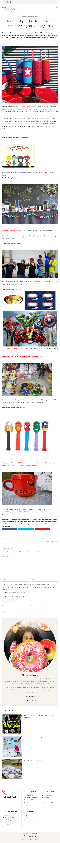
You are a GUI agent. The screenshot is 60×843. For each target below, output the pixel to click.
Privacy (26, 822)
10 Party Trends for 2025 (33, 761)
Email (34, 579)
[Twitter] (27, 836)
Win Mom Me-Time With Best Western (14, 537)
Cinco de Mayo (48, 802)
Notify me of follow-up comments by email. (17, 592)
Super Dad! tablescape (15, 236)
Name (4, 579)
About (26, 815)
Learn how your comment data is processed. (41, 606)
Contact (26, 817)
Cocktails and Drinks (30, 795)
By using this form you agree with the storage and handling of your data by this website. (29, 588)
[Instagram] (11, 2)
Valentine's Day (49, 795)
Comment (6, 556)
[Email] (36, 836)
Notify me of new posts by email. (14, 596)
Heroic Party (44, 172)
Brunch (26, 802)
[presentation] (12, 724)
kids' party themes (32, 16)
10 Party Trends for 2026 (33, 738)
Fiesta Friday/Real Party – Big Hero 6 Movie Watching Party (46, 538)
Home (24, 16)
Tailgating (8, 820)
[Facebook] (5, 2)
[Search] (55, 612)
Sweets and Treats (30, 800)
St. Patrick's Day (49, 797)
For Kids (7, 815)
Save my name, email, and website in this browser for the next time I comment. (26, 584)
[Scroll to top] (56, 837)
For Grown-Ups (9, 817)
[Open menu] (56, 8)
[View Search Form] (55, 2)
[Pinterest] (33, 836)
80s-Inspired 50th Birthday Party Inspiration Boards (40, 716)
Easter (46, 800)
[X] (8, 2)
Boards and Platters (30, 797)
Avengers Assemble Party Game (16, 348)
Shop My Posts (29, 820)
